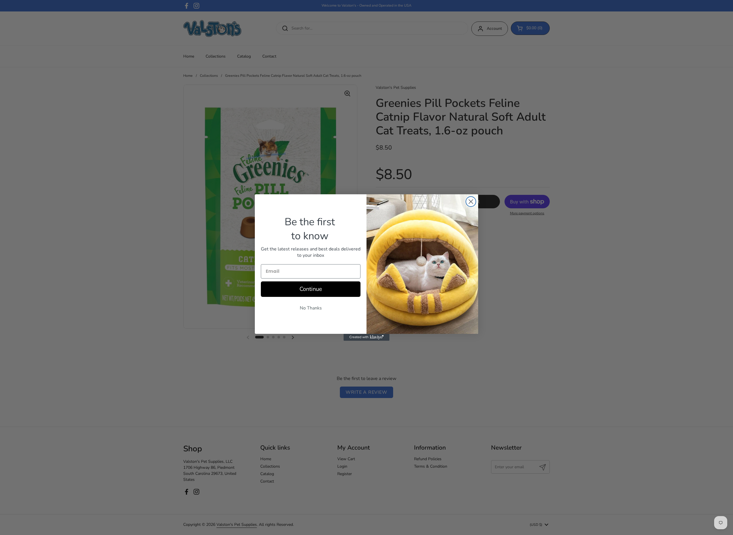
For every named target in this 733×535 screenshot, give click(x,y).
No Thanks (311, 308)
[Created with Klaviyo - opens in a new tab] (366, 337)
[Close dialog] (471, 202)
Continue (310, 289)
